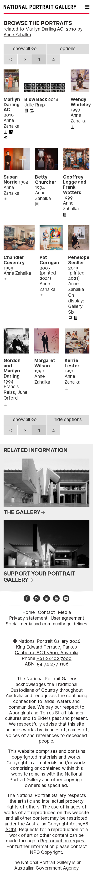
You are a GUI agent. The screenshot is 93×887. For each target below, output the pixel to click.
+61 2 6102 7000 (54, 658)
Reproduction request (63, 841)
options (68, 48)
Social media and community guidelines (46, 624)
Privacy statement (28, 618)
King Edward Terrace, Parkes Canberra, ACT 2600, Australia (46, 649)
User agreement (67, 618)
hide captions (68, 419)
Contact (46, 612)
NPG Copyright (46, 852)
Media (64, 612)
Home (28, 612)
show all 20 (25, 48)
